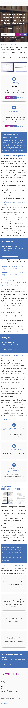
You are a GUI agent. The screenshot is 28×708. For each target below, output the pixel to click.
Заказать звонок (8, 349)
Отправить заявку (9, 255)
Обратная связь (4, 703)
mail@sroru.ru (21, 573)
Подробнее (20, 97)
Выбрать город (10, 679)
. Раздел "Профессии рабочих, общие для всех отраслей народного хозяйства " (12, 268)
